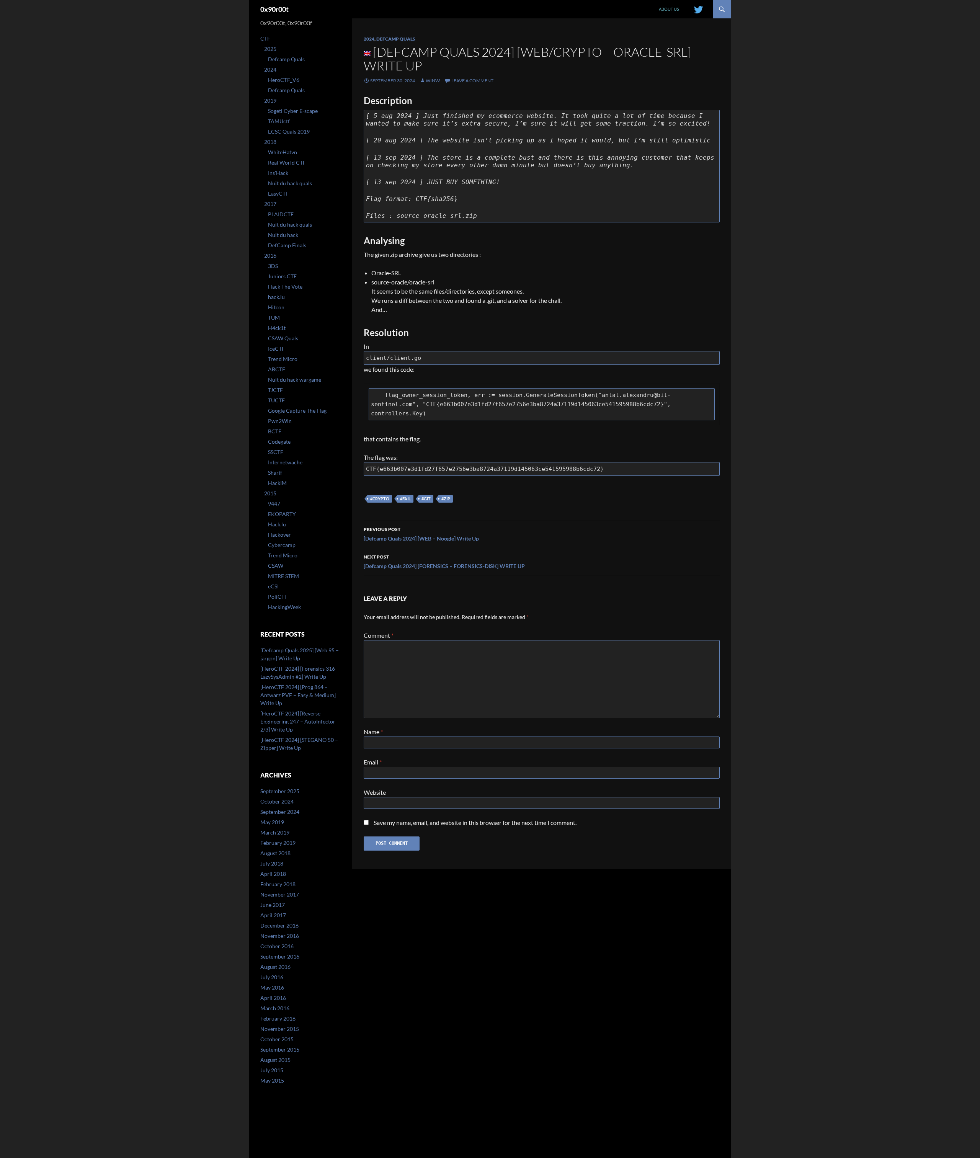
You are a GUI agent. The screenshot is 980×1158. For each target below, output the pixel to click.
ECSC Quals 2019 (289, 131)
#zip (445, 498)
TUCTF (276, 400)
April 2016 (273, 998)
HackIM (277, 483)
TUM (274, 317)
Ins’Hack (278, 173)
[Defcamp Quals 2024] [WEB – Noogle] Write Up (421, 534)
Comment (379, 635)
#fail (405, 498)
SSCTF (275, 452)
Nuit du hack (283, 235)
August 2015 (275, 1060)
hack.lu (276, 297)
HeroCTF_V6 (283, 80)
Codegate (279, 441)
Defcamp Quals (395, 39)
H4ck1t (277, 328)
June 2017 (272, 905)
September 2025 (279, 791)
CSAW (275, 565)
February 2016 (278, 1018)
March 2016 (274, 1008)
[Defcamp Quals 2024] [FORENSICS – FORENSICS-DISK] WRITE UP (444, 561)
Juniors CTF (282, 276)
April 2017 (273, 915)
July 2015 (271, 1070)
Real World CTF (287, 162)
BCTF (274, 431)
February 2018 (278, 884)
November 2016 (279, 936)
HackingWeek (284, 607)
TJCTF (275, 390)
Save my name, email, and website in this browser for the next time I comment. (475, 822)
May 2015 (272, 1080)
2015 (270, 493)
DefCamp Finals (287, 245)
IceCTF (276, 348)
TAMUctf (279, 121)
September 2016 (279, 956)
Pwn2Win (280, 421)
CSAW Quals (283, 338)
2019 (270, 100)
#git (426, 498)
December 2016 (279, 925)
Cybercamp (282, 545)
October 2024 (277, 801)
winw (433, 80)
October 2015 (277, 1039)
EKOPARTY (282, 514)
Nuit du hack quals (290, 183)
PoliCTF (277, 596)
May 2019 (272, 822)
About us (669, 9)
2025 (270, 49)
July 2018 (271, 863)
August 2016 (275, 967)
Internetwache (285, 462)
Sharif (275, 472)
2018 (270, 142)
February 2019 (278, 843)
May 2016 (272, 987)
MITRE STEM (283, 576)
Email (373, 762)
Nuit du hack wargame (294, 379)
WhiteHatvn (282, 152)
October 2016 (277, 946)
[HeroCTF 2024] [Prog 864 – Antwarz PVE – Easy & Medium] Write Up (298, 695)
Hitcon (276, 307)
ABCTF (276, 369)
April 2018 (273, 874)
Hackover (279, 534)
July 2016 (271, 977)
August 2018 (275, 853)
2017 (270, 204)
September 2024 (279, 811)
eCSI (273, 586)
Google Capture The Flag (297, 410)
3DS (273, 266)
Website (375, 792)
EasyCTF (278, 193)
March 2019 (274, 832)
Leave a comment (472, 80)
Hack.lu (277, 524)
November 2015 (279, 1029)
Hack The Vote (285, 286)
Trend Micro (282, 359)
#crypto (379, 498)
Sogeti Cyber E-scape (293, 111)
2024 (369, 39)
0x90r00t (274, 9)
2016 (270, 255)
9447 (274, 503)
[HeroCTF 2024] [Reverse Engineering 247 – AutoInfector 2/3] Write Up (297, 721)
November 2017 (279, 894)
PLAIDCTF (281, 214)
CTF (265, 38)
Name (373, 731)
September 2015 (279, 1049)
